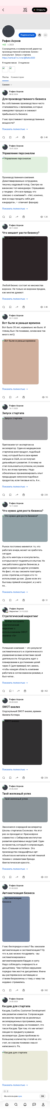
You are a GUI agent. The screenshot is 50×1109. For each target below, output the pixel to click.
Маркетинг (14, 611)
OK (42, 1096)
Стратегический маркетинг (20, 616)
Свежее (6, 84)
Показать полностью (13, 129)
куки (20, 1096)
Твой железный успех (16, 793)
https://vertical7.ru (10, 58)
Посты (5, 77)
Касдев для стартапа (16, 1006)
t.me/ (21, 58)
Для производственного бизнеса (24, 99)
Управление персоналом (18, 153)
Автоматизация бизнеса (18, 893)
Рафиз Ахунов (16, 91)
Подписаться (27, 35)
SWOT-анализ (11, 706)
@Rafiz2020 (29, 58)
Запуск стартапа (13, 413)
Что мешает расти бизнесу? (20, 232)
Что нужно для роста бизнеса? (22, 510)
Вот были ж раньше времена (21, 323)
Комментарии (17, 77)
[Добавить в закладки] (10, 137)
